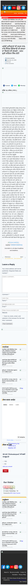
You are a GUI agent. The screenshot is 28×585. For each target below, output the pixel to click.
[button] (6, 85)
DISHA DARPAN (16, 245)
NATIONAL (21, 13)
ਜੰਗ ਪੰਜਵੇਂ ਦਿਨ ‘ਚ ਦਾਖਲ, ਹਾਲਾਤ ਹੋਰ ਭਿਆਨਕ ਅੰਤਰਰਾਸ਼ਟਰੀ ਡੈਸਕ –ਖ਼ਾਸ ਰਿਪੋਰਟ (13, 32)
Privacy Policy (22, 574)
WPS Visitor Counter (15, 493)
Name (4, 300)
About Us (6, 572)
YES (5, 461)
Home (15, 13)
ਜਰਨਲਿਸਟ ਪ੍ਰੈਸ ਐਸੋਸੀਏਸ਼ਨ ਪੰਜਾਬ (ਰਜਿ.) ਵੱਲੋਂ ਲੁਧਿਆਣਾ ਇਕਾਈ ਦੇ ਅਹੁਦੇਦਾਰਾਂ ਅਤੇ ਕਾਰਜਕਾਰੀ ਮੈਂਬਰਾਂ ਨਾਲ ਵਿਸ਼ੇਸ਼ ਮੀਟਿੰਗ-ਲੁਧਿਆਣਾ (13, 21)
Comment (5, 294)
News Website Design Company (18, 579)
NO (5, 464)
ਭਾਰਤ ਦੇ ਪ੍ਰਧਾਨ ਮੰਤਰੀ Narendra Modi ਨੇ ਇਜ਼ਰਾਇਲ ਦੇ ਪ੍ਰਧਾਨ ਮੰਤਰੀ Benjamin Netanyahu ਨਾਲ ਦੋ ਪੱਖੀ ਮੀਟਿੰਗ (13, 36)
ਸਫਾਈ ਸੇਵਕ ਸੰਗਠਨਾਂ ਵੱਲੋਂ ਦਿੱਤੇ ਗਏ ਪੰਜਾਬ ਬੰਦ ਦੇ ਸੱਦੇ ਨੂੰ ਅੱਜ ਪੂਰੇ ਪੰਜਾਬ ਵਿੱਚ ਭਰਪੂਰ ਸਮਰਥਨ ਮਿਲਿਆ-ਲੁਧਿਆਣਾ (13, 26)
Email (4, 306)
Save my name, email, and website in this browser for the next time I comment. (13, 318)
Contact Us (23, 572)
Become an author (14, 572)
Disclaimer (15, 574)
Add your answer (7, 466)
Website (4, 312)
